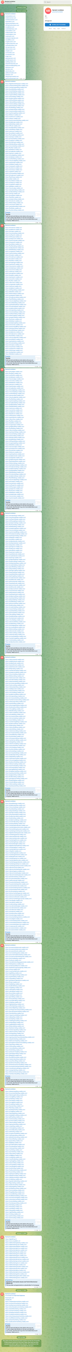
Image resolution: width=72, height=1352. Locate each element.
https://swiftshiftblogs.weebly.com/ (15, 393)
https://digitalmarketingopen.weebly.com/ (16, 83)
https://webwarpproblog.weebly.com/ (15, 701)
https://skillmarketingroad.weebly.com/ (16, 1244)
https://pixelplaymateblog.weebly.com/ (16, 771)
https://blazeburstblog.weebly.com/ (15, 437)
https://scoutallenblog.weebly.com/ (15, 1194)
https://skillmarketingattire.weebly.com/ (16, 1274)
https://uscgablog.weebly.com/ (13, 1157)
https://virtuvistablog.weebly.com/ (14, 747)
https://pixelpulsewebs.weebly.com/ (15, 541)
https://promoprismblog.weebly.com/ (15, 716)
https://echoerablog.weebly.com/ (14, 96)
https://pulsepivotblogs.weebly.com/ (15, 317)
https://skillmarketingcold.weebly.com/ (15, 1252)
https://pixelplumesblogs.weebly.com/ (15, 468)
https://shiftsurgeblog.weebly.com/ (14, 315)
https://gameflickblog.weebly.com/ (14, 566)
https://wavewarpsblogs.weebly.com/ (15, 517)
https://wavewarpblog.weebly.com (14, 233)
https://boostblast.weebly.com (13, 195)
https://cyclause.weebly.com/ (13, 960)
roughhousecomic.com (11, 43)
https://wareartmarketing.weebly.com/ (15, 1310)
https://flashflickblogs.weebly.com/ (14, 477)
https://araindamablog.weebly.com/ (15, 1035)
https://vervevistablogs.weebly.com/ (15, 391)
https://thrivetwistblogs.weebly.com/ (15, 306)
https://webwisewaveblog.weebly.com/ (16, 758)
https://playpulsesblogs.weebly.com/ (15, 810)
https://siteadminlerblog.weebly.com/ (15, 1039)
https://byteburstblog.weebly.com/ (14, 98)
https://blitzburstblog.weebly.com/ (14, 676)
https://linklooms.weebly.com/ (13, 452)
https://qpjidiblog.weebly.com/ (13, 973)
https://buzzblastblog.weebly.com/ (14, 809)
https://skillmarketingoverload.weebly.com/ (17, 1261)
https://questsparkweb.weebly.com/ (15, 594)
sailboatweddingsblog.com (12, 65)
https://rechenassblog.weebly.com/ (15, 1118)
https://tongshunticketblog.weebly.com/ (16, 1133)
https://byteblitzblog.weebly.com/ (14, 439)
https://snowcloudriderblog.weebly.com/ (16, 1093)
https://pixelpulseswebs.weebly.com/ (15, 642)
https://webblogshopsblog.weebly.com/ (16, 1020)
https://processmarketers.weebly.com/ (15, 928)
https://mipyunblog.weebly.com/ (14, 1153)
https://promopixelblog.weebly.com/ (15, 627)
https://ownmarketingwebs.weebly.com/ (16, 953)
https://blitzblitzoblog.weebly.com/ (14, 710)
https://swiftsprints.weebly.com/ (14, 348)
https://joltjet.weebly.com (12, 179)
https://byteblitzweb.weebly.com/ (14, 579)
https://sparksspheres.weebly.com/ (15, 454)
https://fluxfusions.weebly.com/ (14, 490)
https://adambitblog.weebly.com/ (14, 729)
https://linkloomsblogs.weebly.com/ (15, 463)
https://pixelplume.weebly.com (13, 229)
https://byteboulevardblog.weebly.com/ (16, 707)
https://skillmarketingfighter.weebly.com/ (16, 1246)
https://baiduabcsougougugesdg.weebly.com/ (18, 967)
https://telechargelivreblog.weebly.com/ (16, 1095)
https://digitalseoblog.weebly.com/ (14, 1004)
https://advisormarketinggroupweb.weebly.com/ (18, 898)
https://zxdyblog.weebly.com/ (13, 1002)
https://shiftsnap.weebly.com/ (13, 271)
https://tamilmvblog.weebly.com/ (14, 1168)
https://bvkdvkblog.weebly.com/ (14, 1050)
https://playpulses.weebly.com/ (13, 545)
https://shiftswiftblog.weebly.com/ (14, 100)
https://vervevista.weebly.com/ (13, 380)
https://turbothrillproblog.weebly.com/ (15, 821)
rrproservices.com (10, 47)
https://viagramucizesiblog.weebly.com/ (16, 1015)
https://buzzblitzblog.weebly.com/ (14, 89)
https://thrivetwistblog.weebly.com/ (15, 343)
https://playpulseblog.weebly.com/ (14, 568)
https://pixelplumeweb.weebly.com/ (15, 456)
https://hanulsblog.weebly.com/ (14, 1100)
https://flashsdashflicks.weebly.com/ (15, 461)
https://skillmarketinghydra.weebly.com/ (16, 1250)
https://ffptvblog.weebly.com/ (13, 1107)
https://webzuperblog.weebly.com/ (14, 1148)
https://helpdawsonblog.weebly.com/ (15, 1175)
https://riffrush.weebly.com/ (13, 126)
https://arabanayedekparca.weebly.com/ (16, 965)
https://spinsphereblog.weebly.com (14, 190)
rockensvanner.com (10, 18)
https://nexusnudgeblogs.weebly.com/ (15, 301)
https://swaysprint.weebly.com (13, 242)
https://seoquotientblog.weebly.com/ (15, 745)
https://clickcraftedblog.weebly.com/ (15, 727)
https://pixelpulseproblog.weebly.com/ (15, 754)
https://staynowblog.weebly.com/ (14, 1162)
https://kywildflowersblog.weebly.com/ (15, 1057)
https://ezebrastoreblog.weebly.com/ (15, 1184)
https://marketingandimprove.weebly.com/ (17, 864)
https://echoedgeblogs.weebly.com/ (15, 390)
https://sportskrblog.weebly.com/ (14, 1151)
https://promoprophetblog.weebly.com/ (16, 698)
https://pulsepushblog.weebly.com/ (15, 109)
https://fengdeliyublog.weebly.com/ (15, 1192)
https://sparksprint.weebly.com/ (14, 277)
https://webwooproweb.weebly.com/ (15, 677)
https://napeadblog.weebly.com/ (14, 978)
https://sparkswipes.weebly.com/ (14, 386)
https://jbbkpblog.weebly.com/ (13, 1055)
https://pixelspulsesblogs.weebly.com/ (15, 563)
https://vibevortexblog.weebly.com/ (15, 430)
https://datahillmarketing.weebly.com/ (15, 1308)
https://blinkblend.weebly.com (13, 149)
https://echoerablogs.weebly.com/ (14, 751)
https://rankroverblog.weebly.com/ (14, 685)
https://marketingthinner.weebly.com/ (15, 849)
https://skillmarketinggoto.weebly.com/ (16, 1255)
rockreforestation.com (11, 19)
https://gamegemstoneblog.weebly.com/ (16, 778)
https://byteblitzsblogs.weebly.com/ (15, 616)
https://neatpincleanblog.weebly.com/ (15, 1059)
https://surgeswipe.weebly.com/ (14, 284)
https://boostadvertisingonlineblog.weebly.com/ (18, 1066)
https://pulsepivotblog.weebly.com (14, 199)
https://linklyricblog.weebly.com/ (14, 668)
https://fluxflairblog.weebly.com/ (14, 399)
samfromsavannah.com (11, 78)
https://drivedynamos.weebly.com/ (14, 334)
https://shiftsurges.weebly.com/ (14, 350)
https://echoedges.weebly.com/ (13, 371)
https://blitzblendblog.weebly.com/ (14, 144)
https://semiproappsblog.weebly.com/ (15, 1029)
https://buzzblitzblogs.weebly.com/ (14, 330)
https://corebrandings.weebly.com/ (14, 904)
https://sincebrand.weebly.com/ (14, 911)
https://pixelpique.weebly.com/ (13, 157)
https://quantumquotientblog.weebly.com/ (17, 120)
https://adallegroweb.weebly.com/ (14, 688)
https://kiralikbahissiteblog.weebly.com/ (16, 1195)
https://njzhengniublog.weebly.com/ (15, 1135)
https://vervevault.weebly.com (13, 204)
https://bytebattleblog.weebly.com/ (14, 780)
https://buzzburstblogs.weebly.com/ (15, 749)
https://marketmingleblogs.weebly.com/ (16, 721)
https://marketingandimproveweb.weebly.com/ (18, 865)
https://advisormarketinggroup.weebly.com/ (17, 893)
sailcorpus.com (9, 67)
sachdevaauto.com (10, 60)
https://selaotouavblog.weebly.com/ (15, 1031)
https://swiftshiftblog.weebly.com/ (14, 158)
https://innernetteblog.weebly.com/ (14, 1201)
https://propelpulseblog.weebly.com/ (15, 402)
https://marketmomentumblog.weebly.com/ (17, 699)
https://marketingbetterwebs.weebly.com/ (16, 860)
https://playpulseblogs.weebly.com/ (15, 599)
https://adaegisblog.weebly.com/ (14, 742)
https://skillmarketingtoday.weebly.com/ (16, 1268)
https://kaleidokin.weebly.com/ (13, 537)
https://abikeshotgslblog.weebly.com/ (15, 1091)
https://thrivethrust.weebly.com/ (14, 257)
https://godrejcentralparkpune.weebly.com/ (17, 980)
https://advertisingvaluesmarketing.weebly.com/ (18, 1316)
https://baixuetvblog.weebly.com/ (14, 1106)
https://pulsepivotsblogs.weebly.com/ (15, 523)
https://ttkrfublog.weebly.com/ (13, 1205)
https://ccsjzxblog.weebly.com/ (13, 1126)
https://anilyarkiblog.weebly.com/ (14, 1022)
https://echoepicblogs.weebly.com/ (14, 515)
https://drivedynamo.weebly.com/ (14, 175)
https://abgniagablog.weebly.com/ (14, 1186)
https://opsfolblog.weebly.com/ (13, 1208)
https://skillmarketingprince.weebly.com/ (16, 1248)
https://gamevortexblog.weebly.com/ (15, 603)
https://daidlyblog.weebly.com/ (13, 984)
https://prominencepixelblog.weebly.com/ (16, 683)
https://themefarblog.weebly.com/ (14, 1013)
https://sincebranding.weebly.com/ (14, 913)
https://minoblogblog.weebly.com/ (14, 1166)
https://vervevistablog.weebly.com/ (14, 146)
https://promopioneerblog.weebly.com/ (16, 732)
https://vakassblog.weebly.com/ (14, 989)
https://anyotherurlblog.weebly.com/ (15, 1061)
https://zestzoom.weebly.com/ (13, 131)
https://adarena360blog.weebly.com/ (15, 621)
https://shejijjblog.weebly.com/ (13, 1155)
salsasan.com (9, 74)
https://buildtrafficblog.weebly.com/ (15, 986)
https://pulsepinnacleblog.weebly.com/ (15, 672)
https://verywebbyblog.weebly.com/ (15, 1048)
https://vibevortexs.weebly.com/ (14, 419)
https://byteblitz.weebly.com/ (13, 275)
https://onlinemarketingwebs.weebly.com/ (16, 85)
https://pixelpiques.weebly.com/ (14, 377)
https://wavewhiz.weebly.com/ (13, 279)
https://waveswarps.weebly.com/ (14, 483)
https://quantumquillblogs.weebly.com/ (16, 532)
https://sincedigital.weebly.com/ (14, 918)
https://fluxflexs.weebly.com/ (13, 421)
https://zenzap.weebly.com (12, 193)
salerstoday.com (9, 71)
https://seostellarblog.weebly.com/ (14, 734)
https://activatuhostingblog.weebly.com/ (16, 1197)
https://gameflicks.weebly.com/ (13, 550)
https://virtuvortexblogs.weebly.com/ (15, 807)
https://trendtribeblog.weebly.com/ (14, 91)
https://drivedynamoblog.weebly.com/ (15, 297)
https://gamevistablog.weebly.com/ (15, 612)
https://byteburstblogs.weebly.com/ (15, 561)
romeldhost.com (9, 27)
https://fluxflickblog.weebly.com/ (14, 107)
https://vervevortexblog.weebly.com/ (15, 530)
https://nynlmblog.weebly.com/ (13, 1150)
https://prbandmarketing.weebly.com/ (15, 1319)
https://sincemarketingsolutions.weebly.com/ (17, 917)
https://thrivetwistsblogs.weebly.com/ (15, 474)
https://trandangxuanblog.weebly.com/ (16, 1203)
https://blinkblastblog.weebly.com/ (14, 526)
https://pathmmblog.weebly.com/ (14, 1216)
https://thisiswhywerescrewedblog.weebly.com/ (18, 1064)
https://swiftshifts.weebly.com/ (13, 375)
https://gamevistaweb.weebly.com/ (15, 581)
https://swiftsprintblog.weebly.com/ (15, 313)
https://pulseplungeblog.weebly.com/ (15, 323)
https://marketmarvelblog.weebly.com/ (16, 740)
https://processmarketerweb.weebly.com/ (16, 949)
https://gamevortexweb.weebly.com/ (15, 585)
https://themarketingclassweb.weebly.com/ (17, 829)
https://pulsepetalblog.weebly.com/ (15, 470)
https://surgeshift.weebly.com (13, 184)
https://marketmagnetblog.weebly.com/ (16, 87)
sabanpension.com (10, 58)
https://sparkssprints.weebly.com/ (14, 417)
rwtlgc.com (8, 56)
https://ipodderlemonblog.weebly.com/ (15, 1188)
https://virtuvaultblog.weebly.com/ (14, 692)
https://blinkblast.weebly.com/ (13, 321)
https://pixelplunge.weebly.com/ (14, 122)
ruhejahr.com (8, 51)
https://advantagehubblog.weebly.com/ (16, 705)
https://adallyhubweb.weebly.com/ (14, 661)
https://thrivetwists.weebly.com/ (14, 450)
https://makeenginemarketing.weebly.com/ (17, 1301)
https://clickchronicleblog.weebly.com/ (15, 743)
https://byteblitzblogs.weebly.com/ (14, 601)
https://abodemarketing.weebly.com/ (15, 876)
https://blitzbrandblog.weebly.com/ (14, 629)
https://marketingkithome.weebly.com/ (16, 840)
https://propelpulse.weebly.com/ (14, 151)
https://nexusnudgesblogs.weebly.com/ (16, 479)
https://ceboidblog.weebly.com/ (14, 991)
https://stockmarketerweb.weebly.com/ (16, 886)
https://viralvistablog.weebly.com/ (14, 640)
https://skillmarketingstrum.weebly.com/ (16, 1263)
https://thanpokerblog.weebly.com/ (15, 998)
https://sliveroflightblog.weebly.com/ (15, 1007)
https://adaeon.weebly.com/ (13, 118)
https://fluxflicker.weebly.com (13, 208)
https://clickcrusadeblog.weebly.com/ (15, 712)
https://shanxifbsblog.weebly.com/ (14, 1139)
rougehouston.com (10, 41)
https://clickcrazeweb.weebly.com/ (14, 659)
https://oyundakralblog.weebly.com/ (15, 1000)
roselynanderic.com (10, 32)
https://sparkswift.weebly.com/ (13, 264)
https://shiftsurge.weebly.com (13, 236)
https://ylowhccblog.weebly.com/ (14, 1217)
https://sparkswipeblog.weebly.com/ (15, 401)
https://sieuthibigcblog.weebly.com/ (15, 1113)
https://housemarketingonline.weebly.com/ (17, 884)
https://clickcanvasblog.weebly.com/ (15, 764)
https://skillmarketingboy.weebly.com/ (15, 1270)
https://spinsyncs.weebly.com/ (13, 384)
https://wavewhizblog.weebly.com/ (14, 434)
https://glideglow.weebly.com (13, 186)
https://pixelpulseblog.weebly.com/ (14, 93)
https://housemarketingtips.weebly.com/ (16, 878)
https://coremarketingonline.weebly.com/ (16, 920)
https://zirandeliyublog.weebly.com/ (15, 1129)
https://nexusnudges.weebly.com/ (14, 379)
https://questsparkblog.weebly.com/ (15, 598)
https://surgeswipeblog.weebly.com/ (15, 443)
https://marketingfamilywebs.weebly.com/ (16, 825)
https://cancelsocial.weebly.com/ (14, 909)
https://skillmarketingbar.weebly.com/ (15, 1264)
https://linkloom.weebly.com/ (13, 115)
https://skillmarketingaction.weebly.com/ (16, 1277)
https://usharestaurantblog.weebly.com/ (16, 1199)
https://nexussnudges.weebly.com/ (14, 446)
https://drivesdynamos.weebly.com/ (15, 448)
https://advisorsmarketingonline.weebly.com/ (17, 895)
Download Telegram (58, 24)
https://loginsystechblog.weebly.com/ (15, 1124)
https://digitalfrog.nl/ (11, 1239)
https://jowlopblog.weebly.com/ (14, 1018)
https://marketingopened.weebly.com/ (15, 834)
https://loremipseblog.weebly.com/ (14, 1146)
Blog (54, 28)
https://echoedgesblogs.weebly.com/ (15, 625)
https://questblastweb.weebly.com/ (15, 554)
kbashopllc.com (9, 1297)
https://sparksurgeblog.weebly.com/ (15, 113)
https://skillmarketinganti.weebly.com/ (15, 1253)
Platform (64, 28)
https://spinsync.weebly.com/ (13, 153)
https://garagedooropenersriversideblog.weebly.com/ (19, 1042)
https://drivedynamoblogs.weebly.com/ (16, 466)
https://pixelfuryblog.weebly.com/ (14, 605)
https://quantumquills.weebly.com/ (14, 498)
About (50, 28)
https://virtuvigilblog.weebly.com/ (14, 709)
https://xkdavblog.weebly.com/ (13, 1131)
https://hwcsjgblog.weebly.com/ (14, 1102)
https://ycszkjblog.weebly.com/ (13, 1111)
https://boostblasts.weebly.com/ (14, 339)
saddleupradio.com (10, 62)
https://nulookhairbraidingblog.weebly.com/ (17, 1068)
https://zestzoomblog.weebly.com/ (14, 253)
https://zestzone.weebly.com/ (13, 286)
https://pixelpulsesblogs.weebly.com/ (15, 559)
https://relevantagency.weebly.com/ (15, 871)
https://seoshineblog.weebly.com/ (14, 703)
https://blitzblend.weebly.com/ (13, 354)
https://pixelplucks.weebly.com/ (14, 412)
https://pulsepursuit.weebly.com (14, 238)
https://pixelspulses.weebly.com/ (14, 352)
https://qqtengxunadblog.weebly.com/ (15, 1173)
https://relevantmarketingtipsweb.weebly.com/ (18, 875)
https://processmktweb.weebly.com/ (15, 951)
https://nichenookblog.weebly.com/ (15, 104)
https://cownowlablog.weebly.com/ (15, 1190)
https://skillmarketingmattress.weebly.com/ (17, 1259)
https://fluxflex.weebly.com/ (13, 280)
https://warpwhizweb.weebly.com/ (14, 590)
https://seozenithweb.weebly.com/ (14, 665)
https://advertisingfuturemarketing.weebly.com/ (18, 1307)
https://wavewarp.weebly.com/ (13, 169)
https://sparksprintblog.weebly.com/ (15, 328)
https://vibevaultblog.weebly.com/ (14, 102)
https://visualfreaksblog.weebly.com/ (15, 1159)
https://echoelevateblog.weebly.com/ (15, 679)
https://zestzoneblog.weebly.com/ (14, 435)
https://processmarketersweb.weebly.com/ (17, 947)
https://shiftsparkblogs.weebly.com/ (15, 441)
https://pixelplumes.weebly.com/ (14, 332)
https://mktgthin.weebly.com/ (13, 851)
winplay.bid (8, 1299)
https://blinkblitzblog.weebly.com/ (14, 249)
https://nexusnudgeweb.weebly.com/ (15, 397)
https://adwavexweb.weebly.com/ (14, 631)
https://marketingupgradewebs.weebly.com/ (17, 862)
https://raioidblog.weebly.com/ (13, 995)
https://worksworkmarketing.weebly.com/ (16, 1303)
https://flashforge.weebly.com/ (13, 177)
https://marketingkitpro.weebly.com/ (15, 847)
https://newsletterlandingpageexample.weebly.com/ (19, 962)
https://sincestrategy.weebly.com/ (14, 915)
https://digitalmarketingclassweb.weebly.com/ (18, 832)
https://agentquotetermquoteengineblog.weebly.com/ (20, 1037)
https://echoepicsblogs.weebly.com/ (15, 696)
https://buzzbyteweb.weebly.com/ (14, 618)
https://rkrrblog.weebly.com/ (13, 1214)
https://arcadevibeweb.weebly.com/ (15, 556)
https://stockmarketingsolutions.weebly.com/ (17, 887)
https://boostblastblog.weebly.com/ (15, 302)
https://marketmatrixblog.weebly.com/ (15, 670)
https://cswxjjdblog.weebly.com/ (14, 1097)
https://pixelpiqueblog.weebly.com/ (14, 404)
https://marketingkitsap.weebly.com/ (15, 842)
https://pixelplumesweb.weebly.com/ (15, 459)
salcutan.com (9, 69)
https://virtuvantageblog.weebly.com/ (15, 760)
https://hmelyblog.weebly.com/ (13, 1179)
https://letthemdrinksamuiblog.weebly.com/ (17, 1072)
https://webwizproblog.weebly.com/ (15, 634)
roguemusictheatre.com (11, 23)
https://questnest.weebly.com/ (13, 552)
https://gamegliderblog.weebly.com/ (15, 769)
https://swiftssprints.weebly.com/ (14, 485)
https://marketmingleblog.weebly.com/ (15, 638)
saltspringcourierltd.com (12, 76)
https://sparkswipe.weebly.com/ (14, 162)
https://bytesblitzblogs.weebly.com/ (15, 803)
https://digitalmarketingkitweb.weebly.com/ (17, 845)
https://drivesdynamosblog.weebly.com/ (16, 534)
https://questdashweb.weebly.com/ (15, 583)
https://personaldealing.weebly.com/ (15, 958)
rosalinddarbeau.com (11, 29)
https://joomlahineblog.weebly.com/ (15, 1144)
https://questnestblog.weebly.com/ (14, 572)
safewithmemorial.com (11, 63)
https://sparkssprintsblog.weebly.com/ (15, 535)
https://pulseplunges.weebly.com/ (14, 494)
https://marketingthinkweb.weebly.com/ (16, 854)
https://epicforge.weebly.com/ (13, 557)
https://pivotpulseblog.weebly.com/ (15, 138)
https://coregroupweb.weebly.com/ (14, 926)
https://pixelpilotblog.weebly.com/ (14, 623)
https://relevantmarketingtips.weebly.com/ (17, 873)
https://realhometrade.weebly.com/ (15, 880)
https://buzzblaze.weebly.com (13, 244)
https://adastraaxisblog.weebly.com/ (15, 681)
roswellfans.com (9, 40)
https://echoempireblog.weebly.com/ (15, 767)
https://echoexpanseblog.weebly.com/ (15, 738)
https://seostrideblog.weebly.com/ (14, 720)
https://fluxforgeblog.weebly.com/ (14, 135)
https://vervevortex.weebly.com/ (14, 324)
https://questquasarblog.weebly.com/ (15, 786)
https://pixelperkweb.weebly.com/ (14, 663)
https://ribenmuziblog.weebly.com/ (14, 1122)
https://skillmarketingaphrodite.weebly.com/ (17, 1275)
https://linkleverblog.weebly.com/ (14, 725)
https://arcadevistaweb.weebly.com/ (15, 577)
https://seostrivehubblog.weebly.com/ (15, 765)
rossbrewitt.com (9, 36)
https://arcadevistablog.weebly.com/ (15, 607)
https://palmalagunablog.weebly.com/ (15, 1053)
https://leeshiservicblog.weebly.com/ (15, 1028)
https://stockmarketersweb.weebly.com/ (16, 889)
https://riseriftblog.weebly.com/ (13, 129)
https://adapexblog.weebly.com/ (14, 756)
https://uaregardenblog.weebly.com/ (15, 1070)
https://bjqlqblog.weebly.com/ (13, 1142)
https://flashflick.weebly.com (13, 197)
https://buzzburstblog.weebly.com (14, 210)
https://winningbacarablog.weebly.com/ (16, 975)
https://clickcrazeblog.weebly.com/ (14, 784)
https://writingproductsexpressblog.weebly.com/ (18, 1009)
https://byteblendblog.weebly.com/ (14, 127)
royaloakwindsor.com (11, 45)
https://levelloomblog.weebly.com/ (14, 776)
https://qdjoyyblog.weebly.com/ (14, 1017)
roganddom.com (9, 21)
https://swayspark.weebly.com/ (14, 166)
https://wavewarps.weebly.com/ (14, 346)
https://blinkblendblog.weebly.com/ (14, 406)
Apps (58, 28)
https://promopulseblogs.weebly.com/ (15, 636)
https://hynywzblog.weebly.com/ (14, 1172)
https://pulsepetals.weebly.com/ (14, 457)
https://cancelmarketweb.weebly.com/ (15, 907)
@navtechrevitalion (57, 12)
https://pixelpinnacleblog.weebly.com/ (15, 694)
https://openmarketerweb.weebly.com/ (16, 836)
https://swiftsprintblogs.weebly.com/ (15, 519)
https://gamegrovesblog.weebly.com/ (15, 812)
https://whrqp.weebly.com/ (12, 969)
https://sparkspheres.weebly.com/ (14, 341)
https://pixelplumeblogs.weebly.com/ (15, 476)
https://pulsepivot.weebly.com (13, 182)
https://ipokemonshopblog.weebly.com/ (16, 1062)
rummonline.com (9, 52)
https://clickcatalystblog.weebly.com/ (15, 687)
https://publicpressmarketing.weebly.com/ (16, 1305)
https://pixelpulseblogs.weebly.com (14, 191)
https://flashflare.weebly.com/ (13, 260)
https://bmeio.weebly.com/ (12, 982)
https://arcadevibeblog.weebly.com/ (15, 565)
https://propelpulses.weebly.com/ (14, 388)
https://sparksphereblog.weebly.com (15, 206)
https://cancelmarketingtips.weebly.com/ (16, 906)
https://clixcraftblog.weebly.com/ (14, 614)
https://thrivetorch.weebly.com (13, 201)
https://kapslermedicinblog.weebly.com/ (16, 1181)
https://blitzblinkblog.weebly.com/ (14, 472)
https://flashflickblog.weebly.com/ (14, 299)
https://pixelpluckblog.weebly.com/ (14, 426)
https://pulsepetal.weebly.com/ (13, 295)
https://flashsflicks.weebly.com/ (14, 335)
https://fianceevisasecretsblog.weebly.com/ (17, 1011)
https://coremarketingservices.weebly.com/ (17, 924)
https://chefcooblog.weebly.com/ (14, 1046)
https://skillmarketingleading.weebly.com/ (16, 1242)
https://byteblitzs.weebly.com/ (13, 423)
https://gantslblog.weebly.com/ (13, 996)
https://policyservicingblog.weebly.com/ (16, 1051)
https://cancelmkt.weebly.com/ (13, 902)
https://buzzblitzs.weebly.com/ (13, 539)
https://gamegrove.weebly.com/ (14, 546)
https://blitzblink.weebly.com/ (13, 291)
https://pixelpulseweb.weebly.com (14, 247)
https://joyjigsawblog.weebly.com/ (14, 775)
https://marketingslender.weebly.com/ (15, 853)
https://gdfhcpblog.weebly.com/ (14, 1117)
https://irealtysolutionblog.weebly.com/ (16, 1170)
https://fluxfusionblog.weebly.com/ (14, 524)
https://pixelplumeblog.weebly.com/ (15, 308)
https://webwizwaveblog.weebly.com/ (15, 731)
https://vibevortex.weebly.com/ (13, 282)
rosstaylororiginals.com (11, 38)
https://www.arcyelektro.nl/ (12, 1241)
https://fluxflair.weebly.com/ (13, 147)
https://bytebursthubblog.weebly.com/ (15, 762)
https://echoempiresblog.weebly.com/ (15, 814)
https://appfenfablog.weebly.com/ (14, 976)
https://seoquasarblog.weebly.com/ (15, 690)
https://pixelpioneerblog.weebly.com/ (15, 805)
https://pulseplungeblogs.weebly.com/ (15, 528)
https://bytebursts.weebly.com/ (13, 548)
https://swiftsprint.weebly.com (13, 235)
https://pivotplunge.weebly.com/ (14, 262)
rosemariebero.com (10, 34)
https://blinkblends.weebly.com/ (14, 382)
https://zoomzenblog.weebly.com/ (14, 173)
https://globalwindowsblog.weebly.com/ (16, 1137)
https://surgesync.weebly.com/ (13, 140)
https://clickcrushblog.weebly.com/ (14, 632)
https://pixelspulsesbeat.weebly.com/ (15, 543)
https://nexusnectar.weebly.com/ (14, 266)
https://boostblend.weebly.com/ (14, 133)
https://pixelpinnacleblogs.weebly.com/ (16, 820)
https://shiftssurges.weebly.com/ (14, 487)
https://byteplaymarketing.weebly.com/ (16, 1312)
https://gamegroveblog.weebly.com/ (15, 570)
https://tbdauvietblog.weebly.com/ (14, 1026)
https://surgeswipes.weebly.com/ (14, 424)
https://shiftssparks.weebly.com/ (14, 415)
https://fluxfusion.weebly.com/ (13, 319)
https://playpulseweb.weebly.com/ (14, 592)
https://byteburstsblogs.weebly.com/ (15, 723)
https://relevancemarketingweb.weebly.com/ (17, 869)
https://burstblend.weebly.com (13, 180)
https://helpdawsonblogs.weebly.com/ (15, 1177)
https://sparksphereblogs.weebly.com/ (15, 304)
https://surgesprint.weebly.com (13, 251)
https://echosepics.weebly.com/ (14, 481)
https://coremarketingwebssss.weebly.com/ (17, 922)
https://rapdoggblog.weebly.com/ (14, 1161)
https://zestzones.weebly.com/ (13, 408)
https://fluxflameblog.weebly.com (14, 246)
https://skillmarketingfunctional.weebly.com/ (17, 1272)
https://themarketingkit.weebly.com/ (15, 843)
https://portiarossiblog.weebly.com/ (15, 1120)
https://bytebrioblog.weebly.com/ (14, 818)
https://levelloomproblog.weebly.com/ (15, 816)
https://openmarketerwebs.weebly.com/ (16, 838)
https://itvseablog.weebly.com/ (13, 1104)
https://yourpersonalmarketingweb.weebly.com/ (18, 956)
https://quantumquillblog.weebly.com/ (15, 326)
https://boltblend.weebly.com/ (13, 164)
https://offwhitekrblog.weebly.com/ (15, 1006)
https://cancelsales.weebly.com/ (14, 900)
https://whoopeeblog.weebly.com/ (14, 1164)
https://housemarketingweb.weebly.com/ (16, 882)
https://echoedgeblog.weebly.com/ (14, 155)
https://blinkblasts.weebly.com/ (13, 492)
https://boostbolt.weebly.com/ (13, 258)
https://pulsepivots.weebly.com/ (14, 488)
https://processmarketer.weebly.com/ (15, 929)
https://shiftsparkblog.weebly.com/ (14, 290)
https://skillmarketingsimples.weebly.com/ (16, 1266)
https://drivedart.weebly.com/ (13, 255)
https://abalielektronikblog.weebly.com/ (16, 1115)
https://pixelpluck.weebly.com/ (13, 288)
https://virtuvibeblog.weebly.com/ (14, 620)
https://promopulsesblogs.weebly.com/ (16, 753)
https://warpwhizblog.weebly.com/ (14, 609)
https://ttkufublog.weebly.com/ (13, 1206)
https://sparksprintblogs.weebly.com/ (15, 432)
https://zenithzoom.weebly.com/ (14, 116)
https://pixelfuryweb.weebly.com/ (14, 587)
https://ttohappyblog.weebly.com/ (14, 1033)
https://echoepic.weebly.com (13, 231)
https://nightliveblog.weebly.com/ (14, 1212)
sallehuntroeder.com (10, 72)
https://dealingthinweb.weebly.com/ (15, 856)
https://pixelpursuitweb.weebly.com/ (15, 588)
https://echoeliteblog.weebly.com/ (14, 714)
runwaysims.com (10, 54)
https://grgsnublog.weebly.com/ (14, 1140)
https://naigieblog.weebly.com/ (13, 987)
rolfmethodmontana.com (12, 25)
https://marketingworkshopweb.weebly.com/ (17, 831)
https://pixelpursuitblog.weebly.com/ (15, 596)
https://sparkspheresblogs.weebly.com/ (16, 465)
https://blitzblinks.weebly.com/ (13, 445)
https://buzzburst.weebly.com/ (13, 168)
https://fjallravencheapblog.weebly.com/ (16, 1040)
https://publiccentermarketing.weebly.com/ (17, 1321)
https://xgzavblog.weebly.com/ (13, 1044)
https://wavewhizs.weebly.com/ (14, 410)
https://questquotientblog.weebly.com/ (16, 773)
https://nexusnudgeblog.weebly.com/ (15, 160)
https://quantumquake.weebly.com (14, 240)
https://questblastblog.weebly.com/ (15, 574)
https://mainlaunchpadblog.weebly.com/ (16, 1073)
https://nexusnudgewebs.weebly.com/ (15, 337)
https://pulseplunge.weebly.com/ (14, 268)
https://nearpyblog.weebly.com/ (14, 1210)
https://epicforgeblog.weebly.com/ (14, 576)
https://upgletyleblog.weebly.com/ (14, 1024)
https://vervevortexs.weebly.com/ (14, 496)
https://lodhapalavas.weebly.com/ (14, 964)
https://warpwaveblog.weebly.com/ (15, 111)
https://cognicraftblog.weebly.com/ (15, 94)
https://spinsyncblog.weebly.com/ (14, 395)
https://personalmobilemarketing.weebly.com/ (17, 954)
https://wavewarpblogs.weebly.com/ (15, 312)
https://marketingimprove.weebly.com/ (16, 858)
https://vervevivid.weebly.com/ (13, 269)
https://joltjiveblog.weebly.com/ (13, 124)
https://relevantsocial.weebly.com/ (14, 867)
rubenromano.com (10, 49)
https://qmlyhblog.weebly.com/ (13, 1098)
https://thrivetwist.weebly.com (13, 227)
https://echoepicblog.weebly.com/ (14, 310)
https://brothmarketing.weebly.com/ (15, 891)
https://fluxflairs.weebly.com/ (13, 373)
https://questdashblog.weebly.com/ (15, 610)
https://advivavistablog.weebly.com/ (15, 718)
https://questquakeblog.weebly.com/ (15, 823)
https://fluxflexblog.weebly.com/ (14, 428)
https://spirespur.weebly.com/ (13, 136)
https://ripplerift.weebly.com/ (13, 171)
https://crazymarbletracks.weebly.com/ (16, 971)
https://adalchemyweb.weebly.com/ (15, 666)
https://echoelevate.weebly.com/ (14, 273)
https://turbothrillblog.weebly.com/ (14, 782)
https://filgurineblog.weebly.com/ (14, 1183)
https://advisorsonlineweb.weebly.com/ (16, 896)
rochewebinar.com (10, 16)
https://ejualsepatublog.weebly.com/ (15, 1109)
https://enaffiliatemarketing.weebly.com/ (16, 1318)
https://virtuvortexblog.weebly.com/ (15, 674)
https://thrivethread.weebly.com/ (14, 142)
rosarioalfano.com (10, 30)
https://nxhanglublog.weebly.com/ (14, 1128)
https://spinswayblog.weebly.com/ (14, 105)
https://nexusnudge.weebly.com (14, 188)
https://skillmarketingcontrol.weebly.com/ (16, 1257)
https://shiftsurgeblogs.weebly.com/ (15, 521)
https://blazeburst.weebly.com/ (13, 413)
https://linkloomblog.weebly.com (14, 202)
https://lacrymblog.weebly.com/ (14, 993)
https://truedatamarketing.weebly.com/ (16, 1314)
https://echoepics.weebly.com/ (13, 345)
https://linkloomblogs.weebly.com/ (14, 293)
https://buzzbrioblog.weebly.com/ (14, 736)
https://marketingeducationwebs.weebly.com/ (17, 827)
